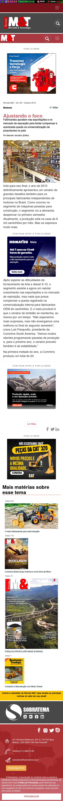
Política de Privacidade (28, 783)
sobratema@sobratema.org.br (25, 760)
